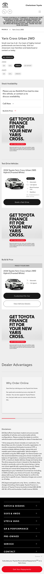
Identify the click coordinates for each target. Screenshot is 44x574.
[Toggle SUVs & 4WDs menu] (36, 513)
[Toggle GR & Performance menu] (36, 528)
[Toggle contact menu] (36, 536)
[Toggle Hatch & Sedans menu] (36, 506)
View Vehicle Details (22, 303)
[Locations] (10, 12)
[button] (9, 111)
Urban (18, 65)
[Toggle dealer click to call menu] (4, 12)
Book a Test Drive (22, 202)
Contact (9, 551)
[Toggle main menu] (40, 12)
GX (4, 65)
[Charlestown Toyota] (5, 5)
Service (9, 543)
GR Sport (27, 65)
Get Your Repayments (22, 569)
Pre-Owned (11, 536)
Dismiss (37, 556)
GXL (10, 65)
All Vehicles (8, 57)
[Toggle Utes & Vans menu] (36, 521)
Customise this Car (22, 296)
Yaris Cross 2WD (13, 29)
